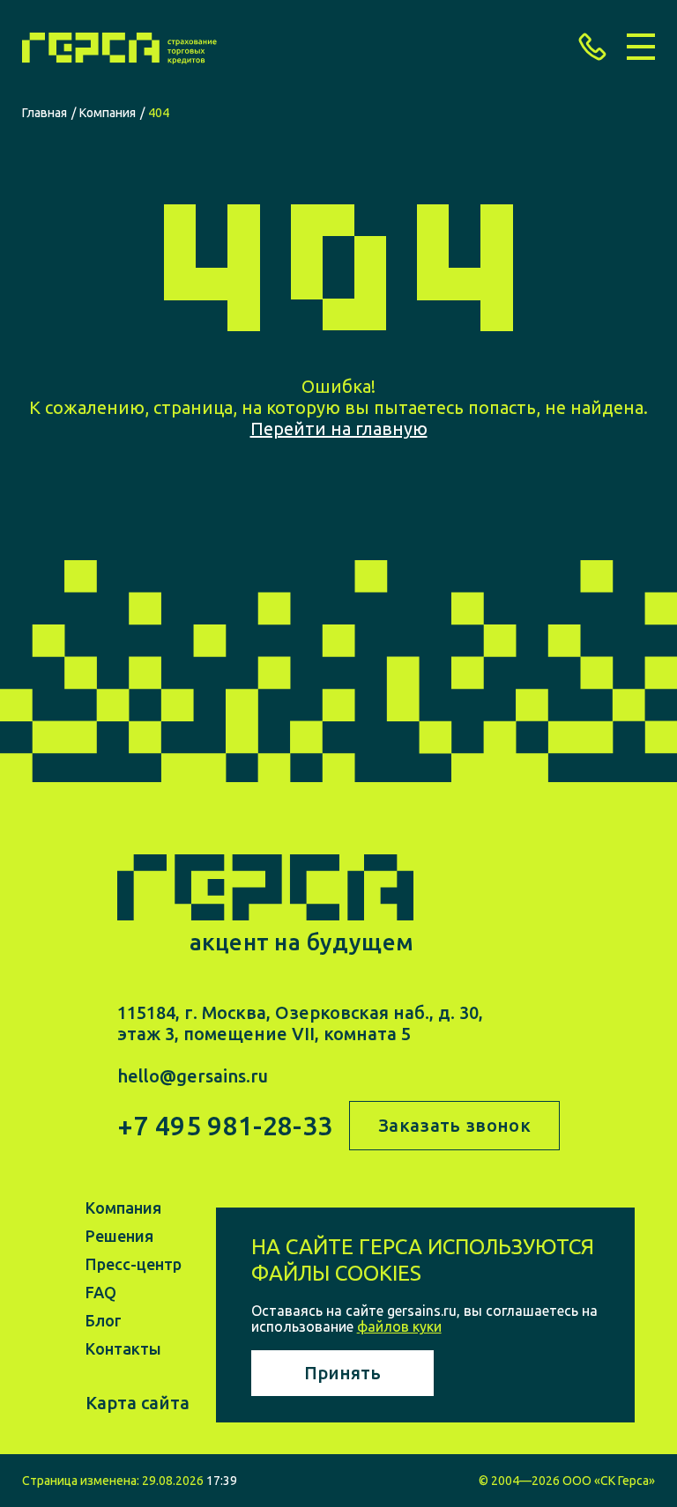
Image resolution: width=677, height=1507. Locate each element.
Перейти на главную (339, 428)
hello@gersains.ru (192, 1076)
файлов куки (399, 1326)
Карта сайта (138, 1402)
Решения (119, 1236)
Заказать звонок (454, 1125)
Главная (44, 113)
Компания (107, 113)
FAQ (101, 1292)
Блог (104, 1320)
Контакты (123, 1348)
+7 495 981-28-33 (224, 1126)
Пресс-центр (134, 1264)
